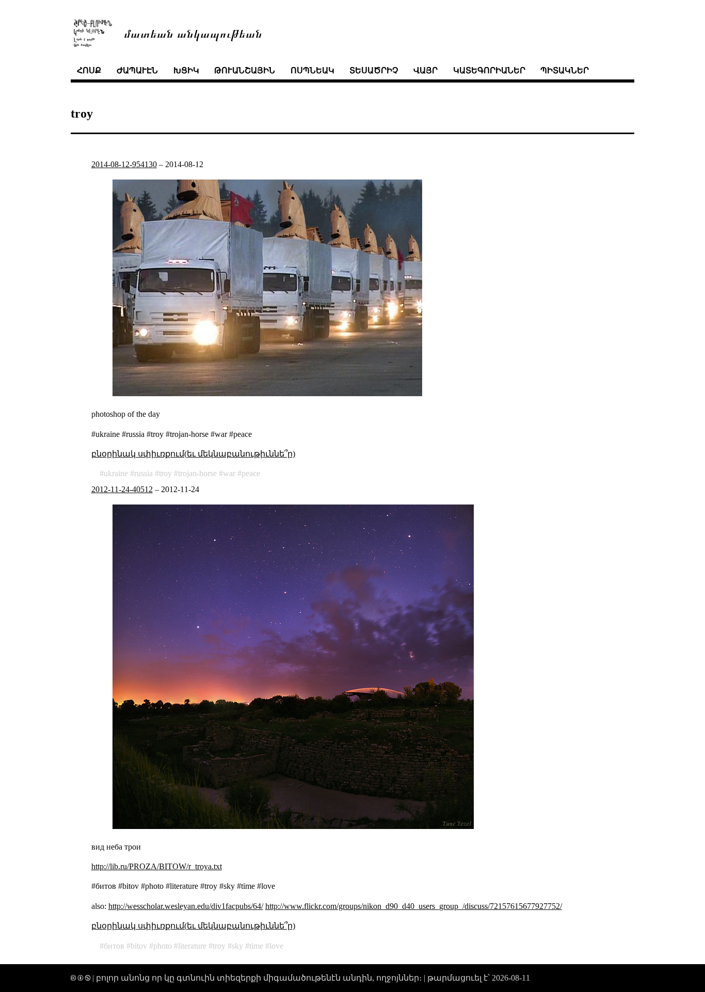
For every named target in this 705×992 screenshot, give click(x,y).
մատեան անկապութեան (193, 32)
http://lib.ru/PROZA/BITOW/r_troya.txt (156, 866)
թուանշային (244, 70)
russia (143, 473)
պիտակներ (564, 70)
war (229, 473)
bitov (139, 945)
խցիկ (186, 70)
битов (114, 945)
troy (165, 473)
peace (251, 473)
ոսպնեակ (312, 70)
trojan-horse (197, 473)
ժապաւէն (137, 70)
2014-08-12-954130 (124, 164)
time (256, 945)
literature (192, 945)
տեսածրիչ (373, 70)
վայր (425, 70)
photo (162, 945)
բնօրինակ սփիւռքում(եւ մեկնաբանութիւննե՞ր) (193, 453)
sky (237, 945)
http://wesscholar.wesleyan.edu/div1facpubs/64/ (185, 906)
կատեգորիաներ (489, 70)
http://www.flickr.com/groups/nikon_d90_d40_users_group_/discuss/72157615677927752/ (413, 906)
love (276, 945)
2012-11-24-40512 (122, 489)
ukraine (116, 473)
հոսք (89, 70)
